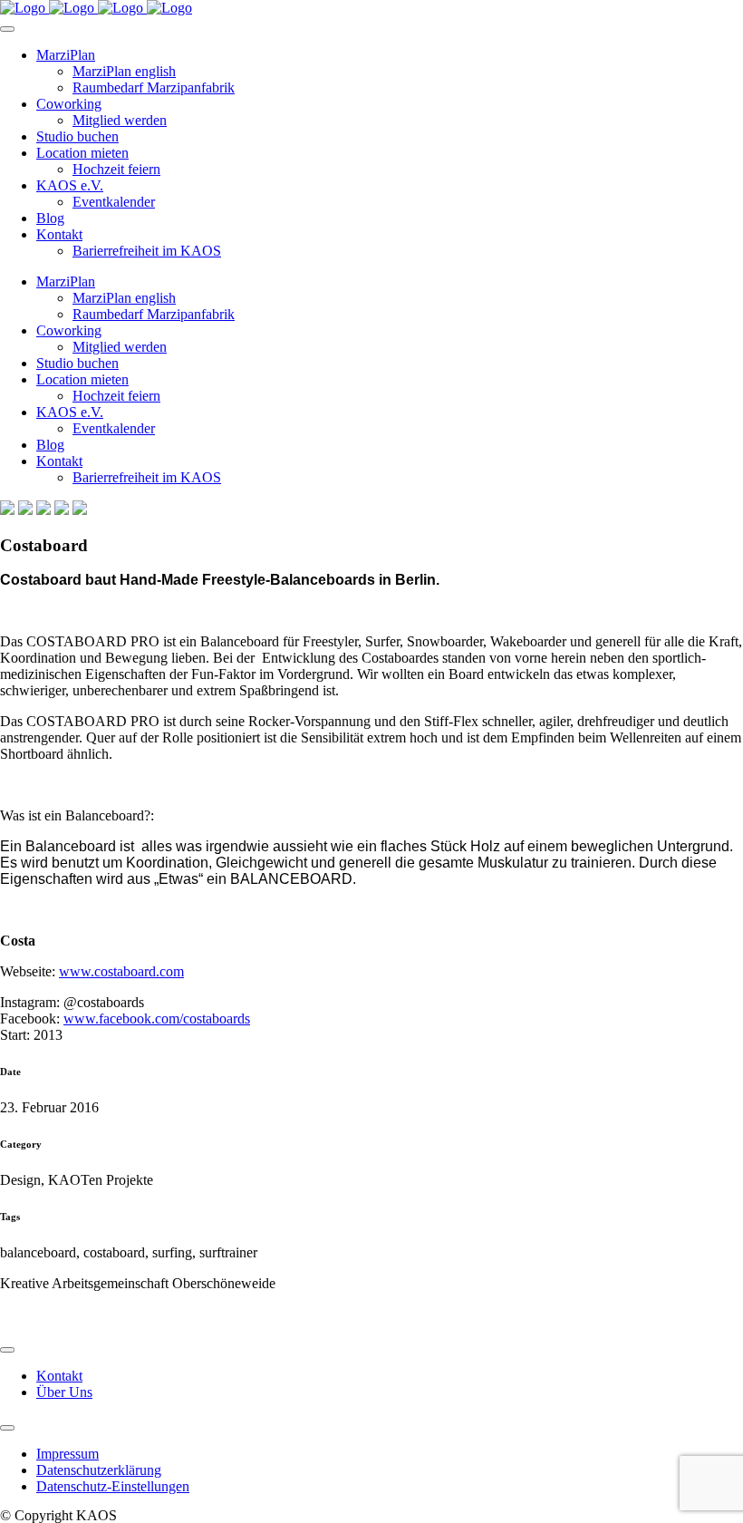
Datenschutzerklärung (98, 1470)
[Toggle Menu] (7, 29)
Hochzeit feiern (116, 169)
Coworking (68, 104)
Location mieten (82, 152)
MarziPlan (65, 55)
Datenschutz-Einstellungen (112, 1486)
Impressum (67, 1453)
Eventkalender (113, 201)
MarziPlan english (124, 71)
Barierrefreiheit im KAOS (146, 250)
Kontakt (59, 234)
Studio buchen (77, 136)
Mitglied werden (119, 120)
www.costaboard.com (121, 971)
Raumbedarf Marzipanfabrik (153, 87)
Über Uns (64, 1392)
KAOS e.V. (69, 185)
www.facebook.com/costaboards (156, 1018)
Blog (50, 218)
